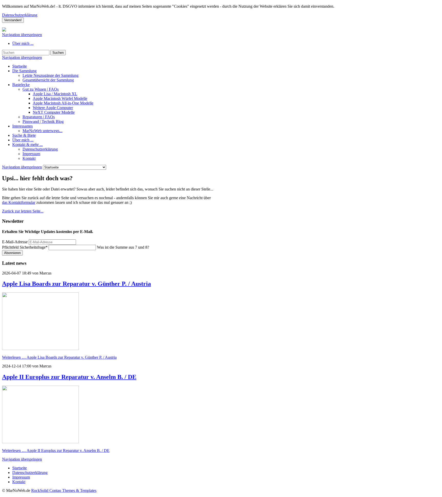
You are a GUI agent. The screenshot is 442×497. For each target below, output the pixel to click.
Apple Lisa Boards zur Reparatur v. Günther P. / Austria (76, 283)
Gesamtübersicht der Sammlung (48, 80)
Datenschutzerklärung (19, 15)
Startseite (19, 66)
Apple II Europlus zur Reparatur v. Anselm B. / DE (69, 377)
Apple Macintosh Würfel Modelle (60, 98)
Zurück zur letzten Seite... (22, 211)
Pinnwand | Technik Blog (43, 121)
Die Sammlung (24, 71)
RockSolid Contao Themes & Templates (63, 490)
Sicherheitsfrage (25, 247)
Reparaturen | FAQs (39, 117)
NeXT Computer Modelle (54, 112)
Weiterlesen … (59, 357)
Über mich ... (23, 43)
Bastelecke (21, 84)
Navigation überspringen (22, 35)
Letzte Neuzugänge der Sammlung (51, 75)
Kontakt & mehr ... (27, 144)
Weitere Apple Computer (53, 107)
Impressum (31, 154)
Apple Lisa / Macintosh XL (55, 94)
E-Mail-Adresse (15, 242)
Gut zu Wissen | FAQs (41, 89)
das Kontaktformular (18, 202)
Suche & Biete (24, 135)
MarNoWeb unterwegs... (42, 131)
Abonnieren (12, 253)
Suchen (58, 53)
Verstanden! (13, 20)
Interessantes (22, 126)
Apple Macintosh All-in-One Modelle (63, 103)
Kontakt (29, 158)
